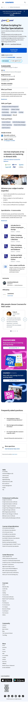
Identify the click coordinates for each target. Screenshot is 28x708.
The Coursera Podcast (7, 633)
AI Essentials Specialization (8, 528)
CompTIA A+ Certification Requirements (11, 560)
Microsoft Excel (5, 483)
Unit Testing (13, 112)
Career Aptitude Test (7, 556)
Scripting (21, 112)
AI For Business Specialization (9, 530)
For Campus (5, 607)
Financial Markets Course (8, 540)
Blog (3, 631)
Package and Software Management (10, 106)
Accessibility (5, 655)
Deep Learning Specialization (8, 536)
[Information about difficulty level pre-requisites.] (14, 76)
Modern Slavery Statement (8, 665)
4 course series (6, 66)
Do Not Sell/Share (6, 667)
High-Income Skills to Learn (8, 566)
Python (4, 487)
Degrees (4, 601)
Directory (4, 661)
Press (3, 645)
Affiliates (4, 663)
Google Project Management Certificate (11, 508)
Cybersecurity (5, 475)
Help (3, 653)
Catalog (4, 593)
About (3, 585)
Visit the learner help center (12, 449)
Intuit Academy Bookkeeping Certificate (11, 518)
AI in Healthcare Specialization (9, 534)
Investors (4, 647)
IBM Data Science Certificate (8, 516)
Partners (4, 627)
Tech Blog (4, 635)
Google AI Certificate (7, 500)
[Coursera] (9, 2)
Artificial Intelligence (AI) (7, 473)
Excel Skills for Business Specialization (11, 538)
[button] (15, 115)
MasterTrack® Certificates (8, 599)
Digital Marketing (6, 479)
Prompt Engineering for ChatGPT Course (11, 544)
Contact (4, 657)
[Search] (25, 2)
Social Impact (5, 611)
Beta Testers (5, 629)
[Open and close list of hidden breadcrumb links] (6, 7)
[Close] (24, 11)
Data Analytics (5, 477)
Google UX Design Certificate (8, 510)
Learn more (19, 57)
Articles (4, 659)
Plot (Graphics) (5, 109)
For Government (6, 605)
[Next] (25, 319)
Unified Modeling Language (19, 122)
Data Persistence (6, 128)
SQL (3, 489)
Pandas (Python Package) (19, 125)
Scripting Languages (6, 115)
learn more (14, 454)
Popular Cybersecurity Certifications (10, 572)
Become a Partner (6, 609)
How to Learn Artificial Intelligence (10, 568)
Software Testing (15, 109)
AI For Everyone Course (7, 532)
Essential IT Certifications (8, 564)
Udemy (4, 615)
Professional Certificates (8, 597)
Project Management (7, 485)
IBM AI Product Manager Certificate (10, 514)
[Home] (2, 7)
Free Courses (5, 613)
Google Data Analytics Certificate (9, 504)
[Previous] (3, 319)
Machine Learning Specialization (9, 542)
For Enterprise (5, 603)
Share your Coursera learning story (10, 574)
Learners (4, 625)
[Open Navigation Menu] (3, 2)
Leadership (4, 589)
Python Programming (7, 125)
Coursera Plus (5, 595)
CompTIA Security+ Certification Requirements (12, 562)
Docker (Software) (6, 122)
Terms (3, 649)
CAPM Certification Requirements (9, 558)
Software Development (15, 7)
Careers (4, 591)
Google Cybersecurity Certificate (9, 502)
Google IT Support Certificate (9, 506)
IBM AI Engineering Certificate (9, 512)
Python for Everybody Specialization (10, 546)
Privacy (4, 651)
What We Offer (5, 587)
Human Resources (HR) (7, 481)
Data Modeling (5, 112)
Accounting (4, 471)
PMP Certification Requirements (9, 570)
